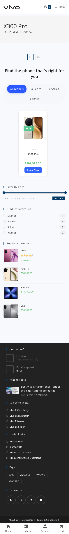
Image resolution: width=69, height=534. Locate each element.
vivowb (40, 474)
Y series (12, 232)
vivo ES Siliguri (17, 426)
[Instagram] (21, 500)
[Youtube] (41, 500)
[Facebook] (11, 500)
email (19, 370)
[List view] (39, 57)
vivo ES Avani (17, 421)
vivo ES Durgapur (19, 415)
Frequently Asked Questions (25, 457)
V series (12, 221)
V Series (54, 89)
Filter (59, 198)
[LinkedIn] (31, 500)
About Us (13, 519)
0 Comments (42, 395)
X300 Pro (28, 32)
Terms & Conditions (20, 452)
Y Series (34, 98)
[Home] (4, 32)
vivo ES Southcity (19, 410)
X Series (36, 89)
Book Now (33, 170)
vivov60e (25, 474)
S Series (12, 215)
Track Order (16, 441)
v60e (11, 474)
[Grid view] (30, 57)
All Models (17, 89)
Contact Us (16, 447)
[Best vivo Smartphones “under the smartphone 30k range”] (12, 390)
